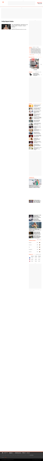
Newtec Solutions (36, 459)
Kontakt (5, 457)
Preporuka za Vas (31, 177)
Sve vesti (30, 103)
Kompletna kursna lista (38, 254)
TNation (40, 459)
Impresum (3, 457)
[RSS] (40, 103)
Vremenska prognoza (32, 240)
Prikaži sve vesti (32, 54)
